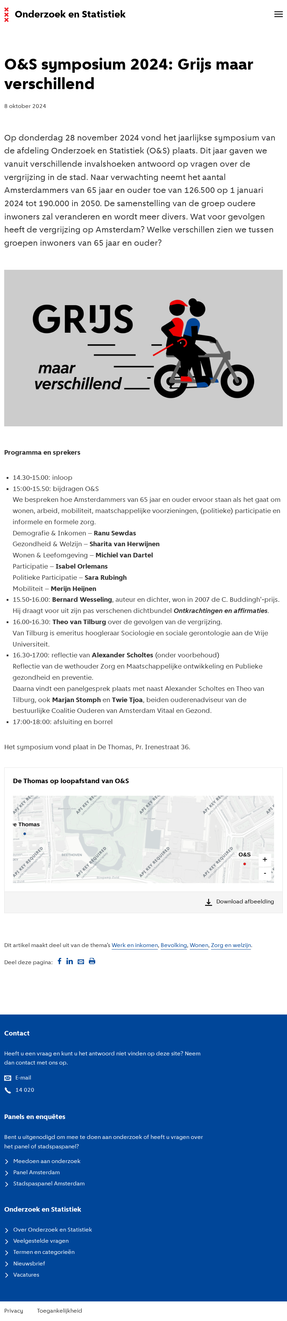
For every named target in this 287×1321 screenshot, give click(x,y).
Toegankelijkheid (59, 1311)
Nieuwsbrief (29, 1264)
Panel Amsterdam (36, 1173)
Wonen (199, 945)
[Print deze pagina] (92, 961)
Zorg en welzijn (231, 945)
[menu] (275, 14)
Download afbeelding (245, 902)
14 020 (24, 1090)
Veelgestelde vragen (41, 1241)
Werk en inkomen (135, 945)
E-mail (23, 1078)
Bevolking (174, 945)
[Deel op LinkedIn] (69, 961)
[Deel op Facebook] (58, 961)
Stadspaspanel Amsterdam (49, 1184)
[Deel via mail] (80, 961)
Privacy (13, 1311)
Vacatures (26, 1275)
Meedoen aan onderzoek (46, 1161)
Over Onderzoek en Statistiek (52, 1230)
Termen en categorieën (44, 1252)
